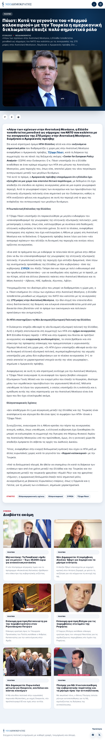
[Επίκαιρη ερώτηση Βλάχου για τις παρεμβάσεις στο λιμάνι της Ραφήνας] (78, 598)
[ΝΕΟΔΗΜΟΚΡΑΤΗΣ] (17, 4)
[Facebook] (93, 735)
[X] (99, 735)
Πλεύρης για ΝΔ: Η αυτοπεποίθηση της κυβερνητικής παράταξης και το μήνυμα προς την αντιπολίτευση (77, 688)
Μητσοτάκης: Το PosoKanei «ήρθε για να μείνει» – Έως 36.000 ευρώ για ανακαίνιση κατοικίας (26, 560)
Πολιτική (7, 14)
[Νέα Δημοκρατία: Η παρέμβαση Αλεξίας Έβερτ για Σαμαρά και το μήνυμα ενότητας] (78, 533)
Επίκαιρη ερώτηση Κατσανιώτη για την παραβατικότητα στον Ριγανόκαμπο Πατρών (26, 624)
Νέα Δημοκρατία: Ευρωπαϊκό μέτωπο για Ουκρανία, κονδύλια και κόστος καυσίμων (27, 688)
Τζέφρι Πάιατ (56, 152)
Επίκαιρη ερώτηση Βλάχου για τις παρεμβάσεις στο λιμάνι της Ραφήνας (76, 624)
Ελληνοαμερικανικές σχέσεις (31, 496)
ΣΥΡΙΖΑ (25, 268)
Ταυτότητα (97, 729)
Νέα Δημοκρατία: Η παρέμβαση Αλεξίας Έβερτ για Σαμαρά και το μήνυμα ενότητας (75, 560)
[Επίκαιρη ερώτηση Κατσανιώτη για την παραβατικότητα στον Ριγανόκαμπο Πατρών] (27, 598)
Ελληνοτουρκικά (56, 496)
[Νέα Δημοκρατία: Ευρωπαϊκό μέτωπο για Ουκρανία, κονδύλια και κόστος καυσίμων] (27, 662)
